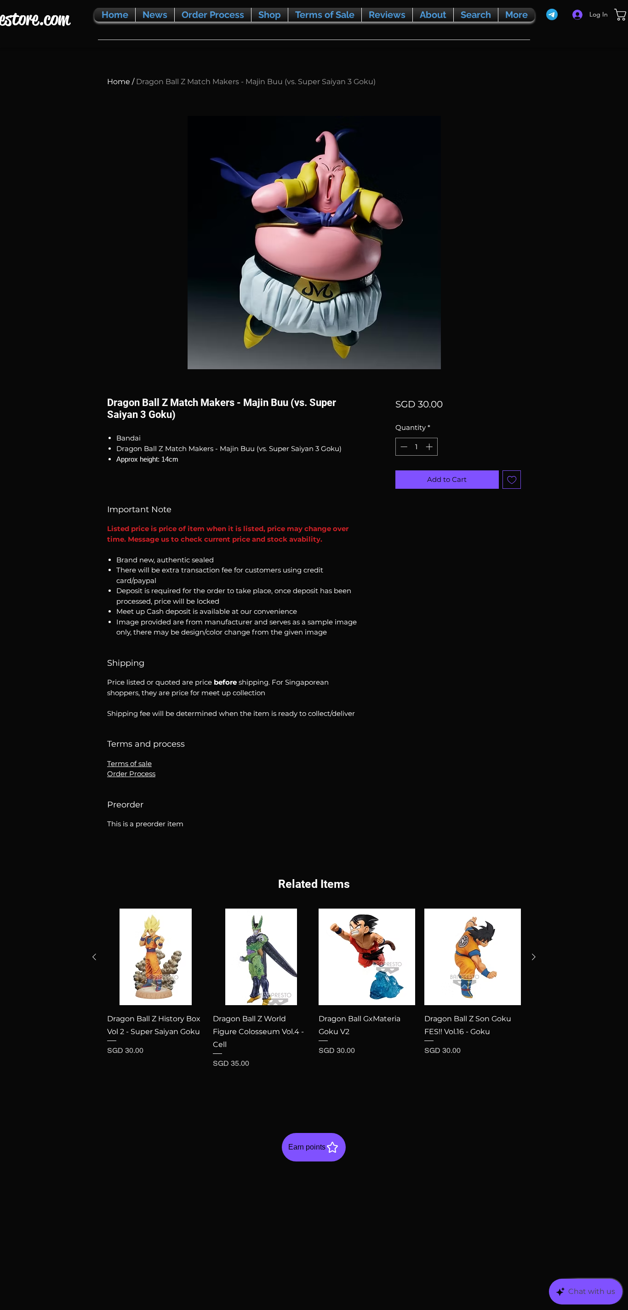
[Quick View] (155, 957)
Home (118, 81)
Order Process (131, 773)
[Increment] (430, 446)
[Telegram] (552, 14)
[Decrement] (403, 446)
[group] (314, 1001)
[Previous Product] (94, 956)
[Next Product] (533, 956)
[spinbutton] (416, 446)
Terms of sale (129, 763)
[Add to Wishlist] (511, 479)
